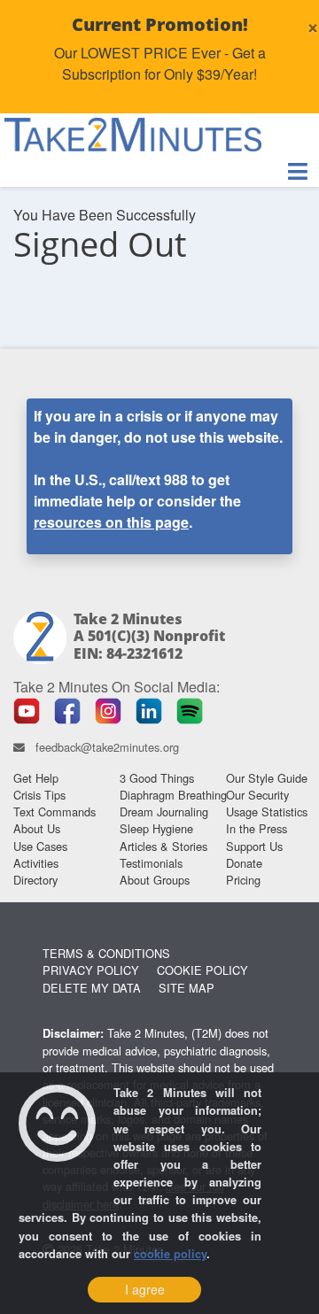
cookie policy (170, 1254)
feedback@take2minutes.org (107, 746)
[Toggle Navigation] (297, 171)
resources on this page (111, 522)
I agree (145, 1289)
